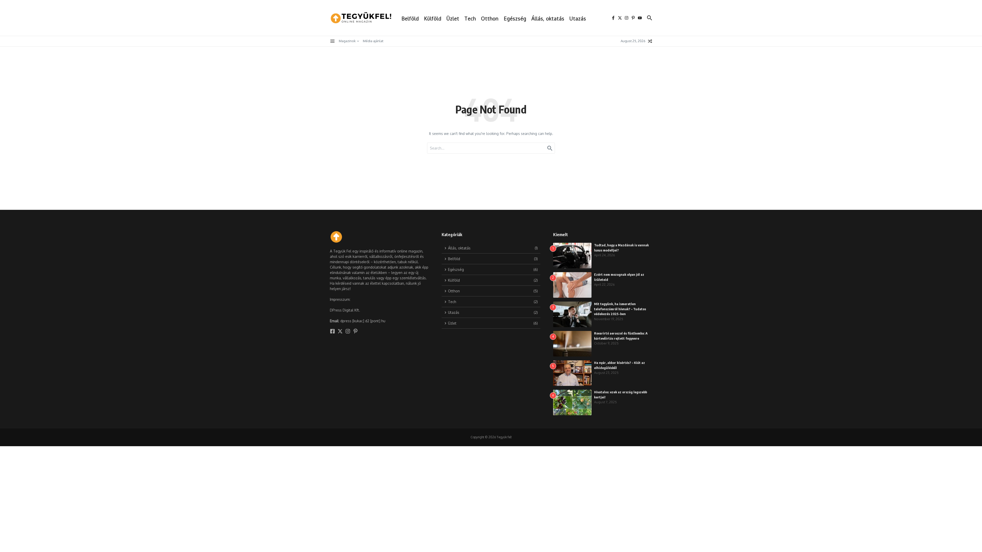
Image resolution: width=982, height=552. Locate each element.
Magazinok (347, 41)
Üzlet (453, 18)
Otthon (490, 18)
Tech (470, 18)
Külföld (432, 18)
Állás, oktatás (547, 18)
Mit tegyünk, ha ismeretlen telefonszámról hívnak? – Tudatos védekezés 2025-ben (620, 309)
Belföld (410, 18)
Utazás (578, 18)
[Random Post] (650, 41)
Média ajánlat (373, 41)
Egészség (515, 18)
